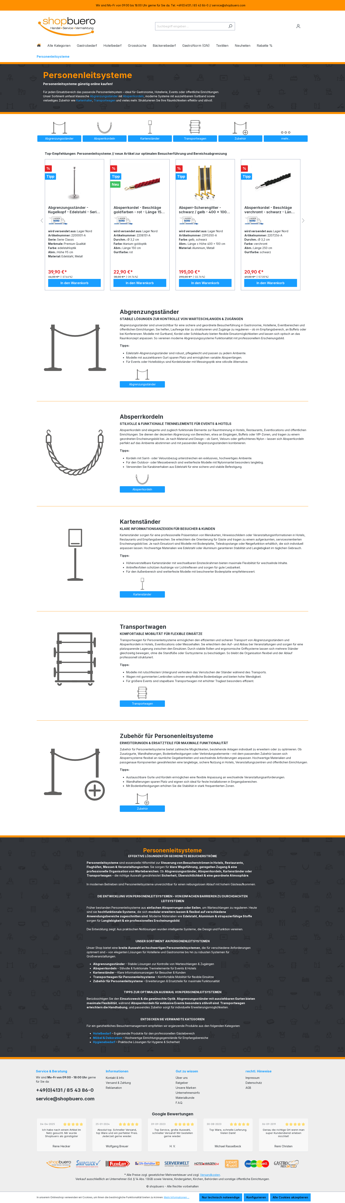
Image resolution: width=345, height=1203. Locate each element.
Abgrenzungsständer (104, 96)
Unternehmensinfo (188, 1092)
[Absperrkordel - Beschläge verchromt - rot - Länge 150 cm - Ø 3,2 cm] (270, 182)
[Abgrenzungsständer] (75, 343)
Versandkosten (210, 1174)
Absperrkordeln (133, 96)
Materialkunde (185, 1097)
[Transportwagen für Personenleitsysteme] (75, 658)
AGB (248, 1087)
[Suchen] (230, 26)
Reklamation (114, 1087)
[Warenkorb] (305, 24)
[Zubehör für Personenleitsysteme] (75, 767)
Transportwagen (104, 100)
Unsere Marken (186, 1087)
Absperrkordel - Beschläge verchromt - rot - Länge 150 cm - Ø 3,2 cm (268, 209)
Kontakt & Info (115, 1077)
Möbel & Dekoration (107, 1037)
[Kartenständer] (75, 553)
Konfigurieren (256, 1197)
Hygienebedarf (104, 1042)
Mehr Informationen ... (176, 1197)
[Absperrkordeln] (75, 448)
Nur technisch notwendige (221, 1197)
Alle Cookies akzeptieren (290, 1197)
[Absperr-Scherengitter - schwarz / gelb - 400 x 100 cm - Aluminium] (140, 182)
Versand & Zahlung (118, 1082)
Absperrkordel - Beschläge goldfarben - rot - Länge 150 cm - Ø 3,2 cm (73, 209)
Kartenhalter (84, 100)
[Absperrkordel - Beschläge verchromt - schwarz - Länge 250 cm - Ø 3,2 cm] (205, 182)
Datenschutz (254, 1082)
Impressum (253, 1077)
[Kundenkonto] (298, 26)
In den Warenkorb (74, 283)
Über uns (182, 1077)
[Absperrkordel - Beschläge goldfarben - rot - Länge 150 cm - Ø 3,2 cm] (74, 182)
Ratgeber (182, 1082)
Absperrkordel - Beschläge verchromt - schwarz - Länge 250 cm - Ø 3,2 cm (204, 209)
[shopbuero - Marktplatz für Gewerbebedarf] (67, 25)
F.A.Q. (179, 1102)
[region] (172, 5)
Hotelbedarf (102, 1033)
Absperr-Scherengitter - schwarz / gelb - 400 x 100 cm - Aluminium (137, 209)
